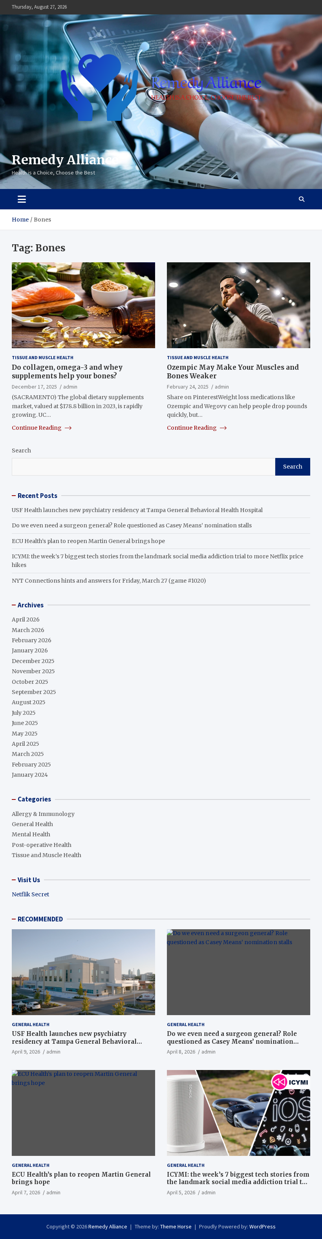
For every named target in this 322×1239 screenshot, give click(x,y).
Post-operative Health (41, 844)
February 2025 (31, 764)
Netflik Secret (30, 894)
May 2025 (25, 733)
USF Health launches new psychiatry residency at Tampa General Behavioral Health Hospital (137, 510)
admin (70, 386)
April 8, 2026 (181, 1051)
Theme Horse (176, 1226)
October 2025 (30, 681)
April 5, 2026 (181, 1192)
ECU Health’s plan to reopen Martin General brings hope (88, 541)
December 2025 (33, 661)
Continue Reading (37, 427)
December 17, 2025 (34, 386)
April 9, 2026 (26, 1051)
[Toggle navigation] (22, 199)
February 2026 (31, 640)
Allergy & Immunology (43, 814)
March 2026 (28, 630)
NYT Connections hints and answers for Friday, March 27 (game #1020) (109, 580)
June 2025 (25, 723)
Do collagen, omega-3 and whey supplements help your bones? (67, 371)
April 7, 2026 (26, 1192)
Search (21, 450)
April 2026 (26, 619)
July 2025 (24, 712)
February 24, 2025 (188, 386)
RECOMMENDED (40, 919)
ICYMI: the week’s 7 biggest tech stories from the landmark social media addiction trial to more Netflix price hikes (238, 1182)
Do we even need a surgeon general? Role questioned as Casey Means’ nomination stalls (132, 525)
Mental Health (31, 834)
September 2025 (34, 692)
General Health (32, 824)
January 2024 (30, 774)
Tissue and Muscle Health (42, 357)
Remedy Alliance (65, 160)
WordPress (262, 1226)
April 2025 (25, 743)
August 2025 (29, 702)
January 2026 (30, 650)
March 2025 (28, 754)
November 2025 (33, 671)
